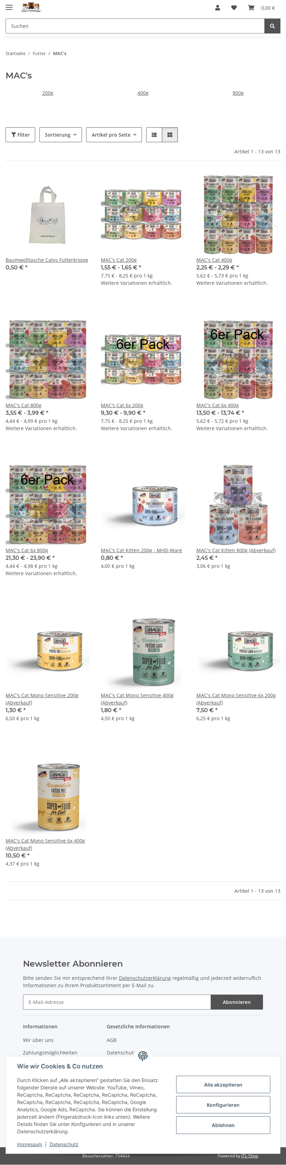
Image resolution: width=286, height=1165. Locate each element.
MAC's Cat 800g (24, 405)
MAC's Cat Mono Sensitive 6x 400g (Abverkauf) (45, 844)
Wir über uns (38, 1040)
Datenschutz (64, 1144)
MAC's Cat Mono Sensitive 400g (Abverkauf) (137, 699)
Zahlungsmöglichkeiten (50, 1052)
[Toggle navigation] (9, 4)
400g (143, 93)
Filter (23, 134)
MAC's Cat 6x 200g (122, 405)
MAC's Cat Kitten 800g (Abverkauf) (236, 550)
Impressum (29, 1144)
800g (238, 93)
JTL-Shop (249, 1156)
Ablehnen (223, 1125)
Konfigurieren (223, 1105)
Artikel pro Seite (111, 134)
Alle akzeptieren (223, 1085)
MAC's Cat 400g (214, 260)
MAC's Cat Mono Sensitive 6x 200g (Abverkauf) (236, 699)
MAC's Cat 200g (119, 260)
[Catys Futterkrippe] (31, 8)
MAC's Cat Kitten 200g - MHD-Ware (141, 550)
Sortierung (57, 134)
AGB (111, 1040)
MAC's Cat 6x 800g (27, 550)
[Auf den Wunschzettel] (77, 184)
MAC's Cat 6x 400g (217, 405)
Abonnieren (237, 1002)
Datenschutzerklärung (145, 978)
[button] (218, 8)
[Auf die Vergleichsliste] (59, 184)
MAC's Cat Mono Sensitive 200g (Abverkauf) (42, 699)
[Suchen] (272, 25)
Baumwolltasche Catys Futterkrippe (47, 260)
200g (47, 93)
